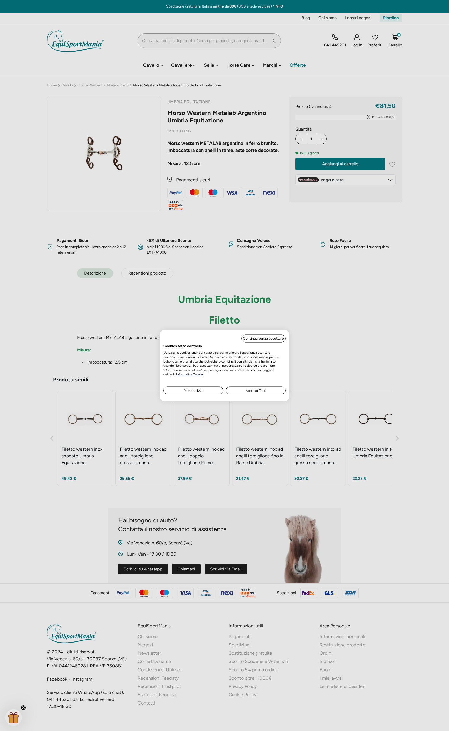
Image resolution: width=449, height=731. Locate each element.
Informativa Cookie (189, 374)
